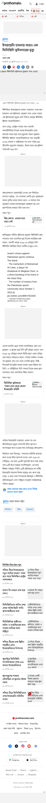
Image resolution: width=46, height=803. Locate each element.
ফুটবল (5, 39)
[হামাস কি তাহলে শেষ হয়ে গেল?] (36, 594)
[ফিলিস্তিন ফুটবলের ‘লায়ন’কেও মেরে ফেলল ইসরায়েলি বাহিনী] (37, 385)
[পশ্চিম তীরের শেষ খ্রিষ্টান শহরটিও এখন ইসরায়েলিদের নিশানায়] (36, 647)
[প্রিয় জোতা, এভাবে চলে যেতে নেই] (37, 220)
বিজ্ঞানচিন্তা (34, 724)
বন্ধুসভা (19, 728)
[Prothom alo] (12, 3)
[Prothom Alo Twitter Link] (17, 746)
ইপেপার (37, 728)
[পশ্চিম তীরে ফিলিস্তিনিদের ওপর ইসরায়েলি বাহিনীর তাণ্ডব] (36, 698)
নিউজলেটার (32, 775)
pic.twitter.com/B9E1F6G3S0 (21, 296)
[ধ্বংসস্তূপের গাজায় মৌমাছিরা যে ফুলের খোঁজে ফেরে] (36, 681)
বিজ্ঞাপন (23, 770)
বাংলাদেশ (12, 11)
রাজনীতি (21, 11)
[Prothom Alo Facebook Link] (11, 746)
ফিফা (19, 509)
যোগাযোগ (20, 775)
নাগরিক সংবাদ (11, 724)
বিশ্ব (27, 11)
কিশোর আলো (23, 724)
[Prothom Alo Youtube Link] (30, 746)
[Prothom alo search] (30, 3)
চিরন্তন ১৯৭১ (28, 728)
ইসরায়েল (30, 509)
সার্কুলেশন (33, 770)
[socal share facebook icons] (4, 68)
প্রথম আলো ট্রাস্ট (9, 728)
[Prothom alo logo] (23, 718)
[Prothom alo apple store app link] (32, 760)
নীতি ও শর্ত (9, 775)
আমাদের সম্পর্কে (11, 770)
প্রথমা (16, 733)
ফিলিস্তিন (8, 509)
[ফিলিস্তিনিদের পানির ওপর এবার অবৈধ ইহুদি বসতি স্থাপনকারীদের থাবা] (36, 609)
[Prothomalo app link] (14, 760)
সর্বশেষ (4, 11)
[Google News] (35, 746)
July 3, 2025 (23, 301)
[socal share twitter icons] (9, 68)
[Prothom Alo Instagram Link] (24, 746)
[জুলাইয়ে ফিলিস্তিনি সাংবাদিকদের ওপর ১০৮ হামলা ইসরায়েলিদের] (36, 664)
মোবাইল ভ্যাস (25, 733)
